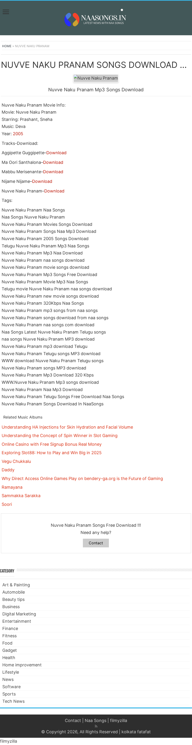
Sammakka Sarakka (21, 495)
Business (11, 606)
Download (56, 152)
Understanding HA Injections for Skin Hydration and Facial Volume (67, 427)
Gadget (9, 650)
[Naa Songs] (96, 17)
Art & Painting (16, 584)
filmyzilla (118, 720)
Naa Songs (95, 720)
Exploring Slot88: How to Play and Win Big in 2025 (52, 452)
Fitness (9, 635)
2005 (18, 133)
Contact (96, 543)
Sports (9, 693)
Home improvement (22, 664)
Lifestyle (10, 672)
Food (7, 643)
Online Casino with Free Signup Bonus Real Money (52, 444)
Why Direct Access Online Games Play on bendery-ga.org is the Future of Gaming (82, 478)
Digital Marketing (19, 613)
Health (8, 657)
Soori (7, 504)
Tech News (13, 701)
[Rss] (96, 726)
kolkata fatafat (136, 731)
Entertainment (16, 621)
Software (11, 686)
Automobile (13, 592)
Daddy (8, 469)
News (8, 679)
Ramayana (12, 487)
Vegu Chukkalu (16, 461)
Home (6, 46)
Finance (10, 628)
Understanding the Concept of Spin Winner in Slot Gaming (60, 435)
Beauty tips (13, 599)
